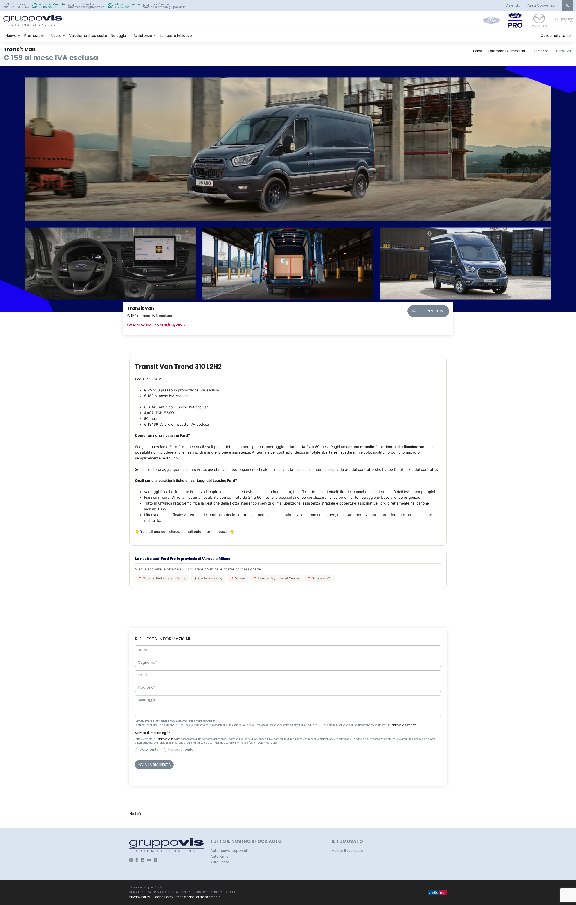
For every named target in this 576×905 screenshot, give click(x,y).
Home (477, 51)
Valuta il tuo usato (347, 850)
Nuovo (10, 35)
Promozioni (34, 35)
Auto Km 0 (219, 856)
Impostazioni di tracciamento (198, 897)
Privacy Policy (139, 897)
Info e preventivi (428, 311)
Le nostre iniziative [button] (176, 35)
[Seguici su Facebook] (131, 860)
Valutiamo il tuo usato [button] (88, 35)
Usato (56, 35)
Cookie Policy (163, 897)
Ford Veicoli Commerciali (507, 51)
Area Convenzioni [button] (542, 5)
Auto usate (220, 862)
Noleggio (118, 35)
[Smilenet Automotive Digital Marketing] (437, 892)
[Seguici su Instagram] (136, 860)
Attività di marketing (152, 733)
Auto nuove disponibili (229, 850)
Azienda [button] (513, 5)
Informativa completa (403, 725)
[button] (288, 733)
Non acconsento (180, 749)
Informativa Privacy (168, 739)
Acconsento (149, 749)
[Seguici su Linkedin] (142, 860)
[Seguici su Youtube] (149, 860)
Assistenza (142, 35)
